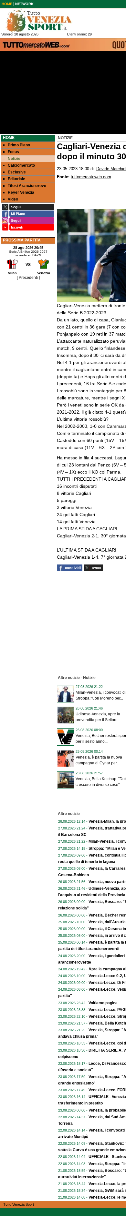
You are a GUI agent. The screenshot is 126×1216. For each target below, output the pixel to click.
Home (9, 137)
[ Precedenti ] (28, 277)
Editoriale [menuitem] (16, 179)
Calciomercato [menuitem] (21, 165)
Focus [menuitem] (13, 152)
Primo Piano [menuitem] (19, 145)
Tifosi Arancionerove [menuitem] (27, 185)
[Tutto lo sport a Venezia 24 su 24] (44, 20)
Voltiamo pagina (103, 1003)
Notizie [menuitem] (14, 158)
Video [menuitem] (13, 199)
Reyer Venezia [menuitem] (21, 192)
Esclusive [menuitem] (17, 172)
